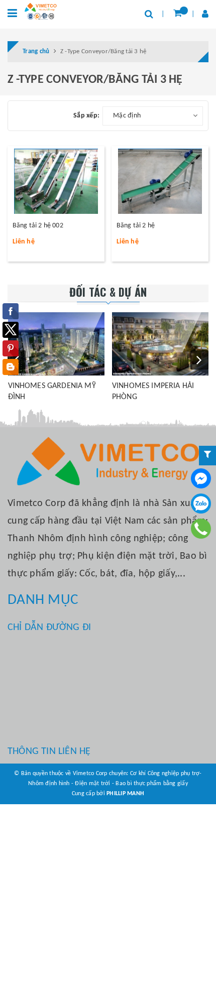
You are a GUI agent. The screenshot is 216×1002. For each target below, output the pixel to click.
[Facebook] (201, 478)
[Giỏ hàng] (177, 14)
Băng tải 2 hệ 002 (38, 225)
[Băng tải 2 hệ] (160, 181)
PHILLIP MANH (125, 794)
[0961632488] (201, 529)
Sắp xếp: (86, 115)
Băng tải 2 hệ (136, 225)
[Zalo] (201, 503)
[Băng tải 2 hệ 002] (56, 181)
